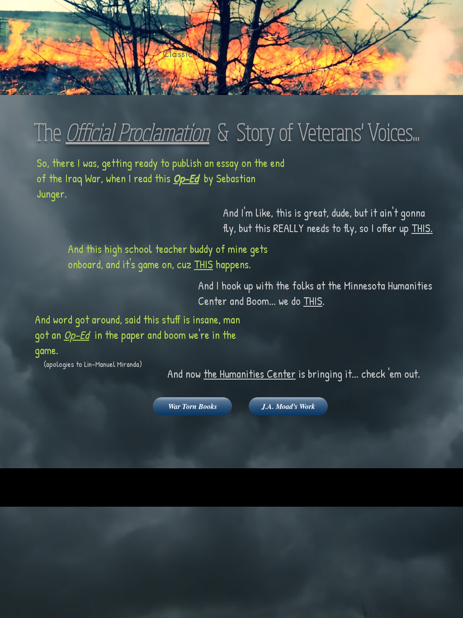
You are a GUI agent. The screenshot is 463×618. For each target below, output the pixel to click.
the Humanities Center (249, 373)
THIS (203, 264)
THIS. (422, 228)
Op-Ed (185, 178)
